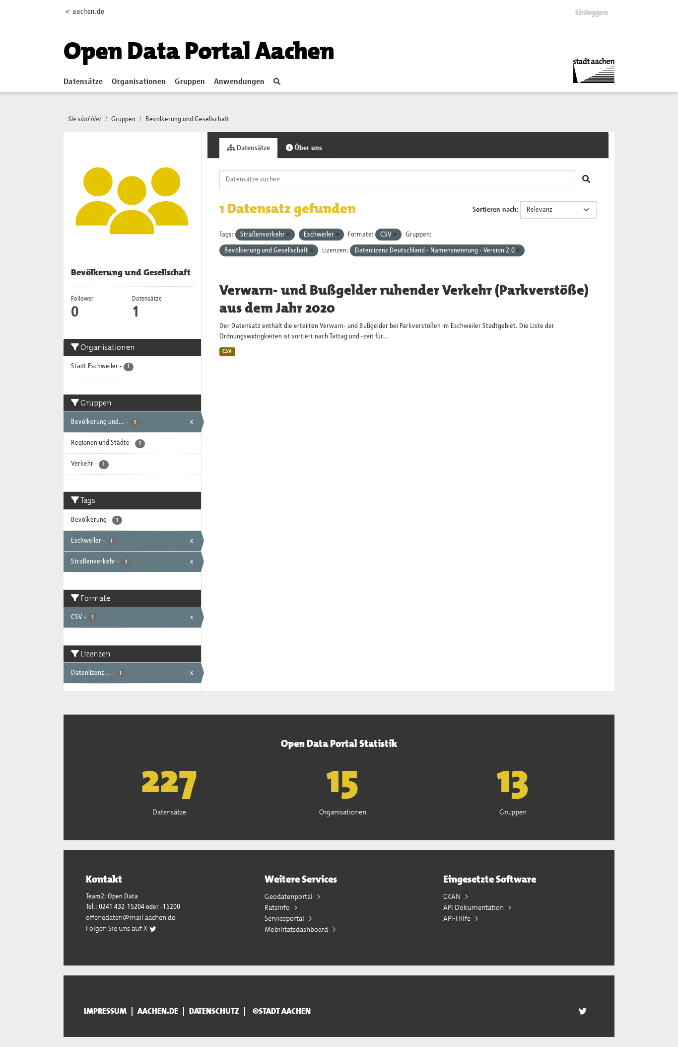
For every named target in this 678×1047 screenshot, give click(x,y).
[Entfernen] (288, 235)
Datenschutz (214, 1011)
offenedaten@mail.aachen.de (130, 917)
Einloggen (591, 12)
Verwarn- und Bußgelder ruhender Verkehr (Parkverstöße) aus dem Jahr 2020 (404, 299)
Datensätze (83, 82)
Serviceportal (285, 918)
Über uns (307, 148)
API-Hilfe (457, 918)
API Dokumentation (474, 907)
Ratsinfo (278, 907)
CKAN (452, 896)
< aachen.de (84, 11)
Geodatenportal (289, 896)
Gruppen (190, 82)
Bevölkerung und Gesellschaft (187, 119)
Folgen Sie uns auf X (117, 928)
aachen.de (157, 1011)
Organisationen (139, 82)
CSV (227, 351)
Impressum (105, 1011)
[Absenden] (586, 179)
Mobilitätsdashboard (297, 929)
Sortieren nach (495, 209)
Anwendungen (239, 82)
